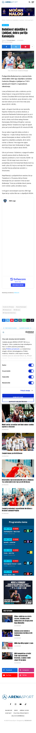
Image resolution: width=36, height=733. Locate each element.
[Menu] (33, 2)
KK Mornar (17, 310)
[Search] (29, 2)
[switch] (31, 371)
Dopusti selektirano (18, 401)
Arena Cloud (24, 710)
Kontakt (8, 713)
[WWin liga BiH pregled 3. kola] (7, 645)
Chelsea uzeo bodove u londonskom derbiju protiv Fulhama (23, 633)
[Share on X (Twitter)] (15, 46)
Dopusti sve (18, 396)
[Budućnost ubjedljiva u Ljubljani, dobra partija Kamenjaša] (18, 60)
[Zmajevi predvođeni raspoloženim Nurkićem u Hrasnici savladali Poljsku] (18, 497)
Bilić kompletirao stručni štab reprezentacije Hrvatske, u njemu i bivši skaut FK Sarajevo (22, 656)
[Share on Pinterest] (25, 46)
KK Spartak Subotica (9, 313)
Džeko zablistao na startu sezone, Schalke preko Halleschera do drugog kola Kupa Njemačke (23, 619)
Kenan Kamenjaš (21, 307)
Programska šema (18, 522)
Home (3, 20)
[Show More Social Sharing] (32, 46)
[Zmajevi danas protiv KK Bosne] (18, 442)
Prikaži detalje (25, 390)
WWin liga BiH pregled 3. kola (23, 643)
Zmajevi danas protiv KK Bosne (12, 453)
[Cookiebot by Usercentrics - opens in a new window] (25, 332)
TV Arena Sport (10, 40)
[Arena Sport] (10, 2)
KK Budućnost (7, 310)
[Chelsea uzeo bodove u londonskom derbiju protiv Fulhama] (7, 633)
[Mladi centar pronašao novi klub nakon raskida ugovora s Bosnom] (18, 413)
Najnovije (8, 710)
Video (16, 710)
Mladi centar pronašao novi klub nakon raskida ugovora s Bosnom (18, 425)
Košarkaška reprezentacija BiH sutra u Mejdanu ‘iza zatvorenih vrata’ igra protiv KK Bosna (18, 481)
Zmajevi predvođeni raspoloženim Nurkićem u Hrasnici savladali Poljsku (17, 509)
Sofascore (16, 292)
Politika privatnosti (21, 713)
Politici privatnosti (12, 349)
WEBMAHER (27, 720)
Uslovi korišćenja (18, 716)
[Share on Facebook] (6, 46)
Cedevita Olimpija (8, 307)
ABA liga (5, 25)
